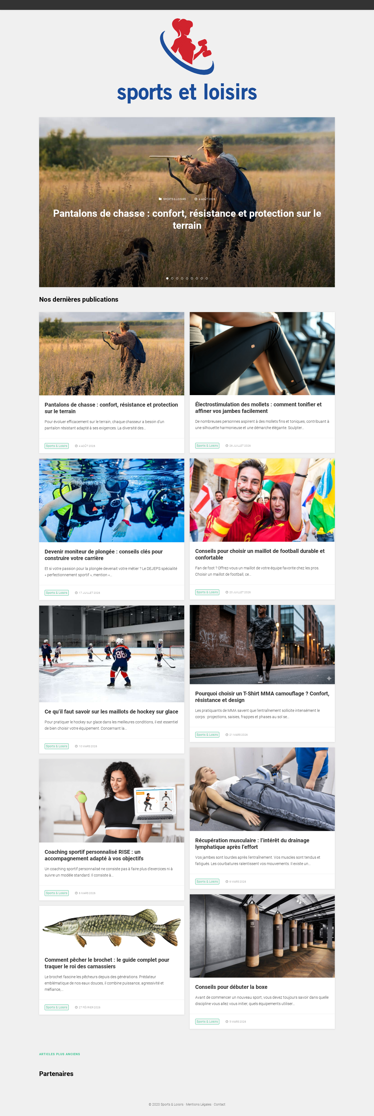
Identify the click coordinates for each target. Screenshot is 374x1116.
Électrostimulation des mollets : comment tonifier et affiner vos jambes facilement (258, 407)
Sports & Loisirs (174, 199)
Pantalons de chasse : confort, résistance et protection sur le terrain (187, 219)
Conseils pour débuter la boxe (231, 987)
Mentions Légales (198, 1104)
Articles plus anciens (59, 1054)
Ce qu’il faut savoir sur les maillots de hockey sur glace (111, 711)
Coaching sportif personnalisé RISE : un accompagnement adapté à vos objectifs (94, 855)
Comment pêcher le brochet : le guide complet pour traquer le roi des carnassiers (107, 963)
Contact (219, 1104)
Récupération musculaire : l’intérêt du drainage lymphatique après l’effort (252, 843)
